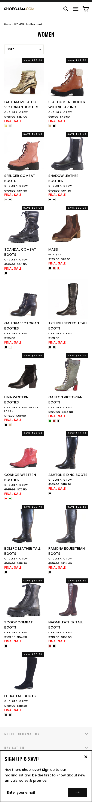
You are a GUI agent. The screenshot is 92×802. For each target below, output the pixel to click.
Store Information (22, 733)
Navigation (14, 747)
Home (8, 24)
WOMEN (19, 24)
